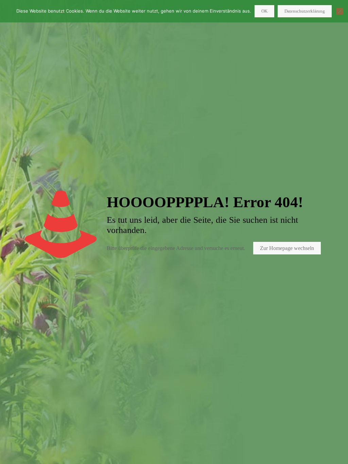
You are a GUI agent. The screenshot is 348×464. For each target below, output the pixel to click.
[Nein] (339, 11)
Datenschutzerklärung (304, 11)
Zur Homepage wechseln (287, 248)
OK (264, 11)
